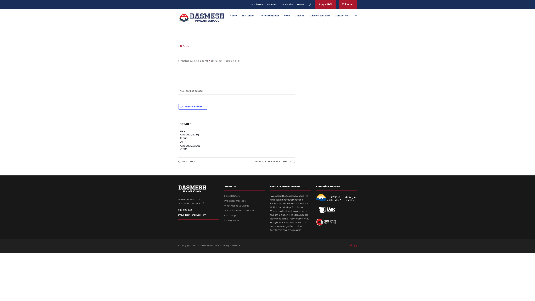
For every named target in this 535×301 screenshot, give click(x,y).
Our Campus (231, 215)
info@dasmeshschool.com (192, 214)
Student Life (286, 4)
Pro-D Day (188, 161)
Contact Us (341, 15)
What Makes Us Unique (236, 205)
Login (309, 4)
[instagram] (355, 246)
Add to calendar (193, 106)
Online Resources (320, 15)
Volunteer (347, 4)
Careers (300, 4)
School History (232, 196)
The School (248, 15)
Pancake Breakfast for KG (274, 161)
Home (233, 15)
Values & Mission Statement (239, 210)
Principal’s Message (235, 200)
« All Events (183, 46)
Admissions (257, 4)
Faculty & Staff (232, 220)
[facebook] (351, 246)
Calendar (300, 15)
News (287, 15)
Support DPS (325, 4)
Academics (272, 4)
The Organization (269, 15)
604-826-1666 (185, 209)
